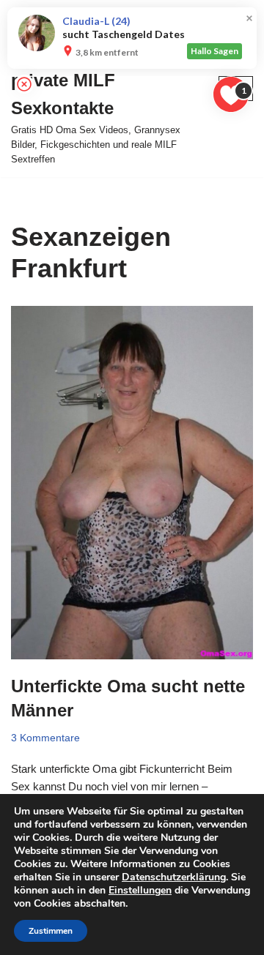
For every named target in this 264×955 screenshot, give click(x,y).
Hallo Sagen (214, 50)
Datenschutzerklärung (174, 877)
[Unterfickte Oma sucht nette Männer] (132, 482)
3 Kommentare (45, 738)
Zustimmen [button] (51, 931)
